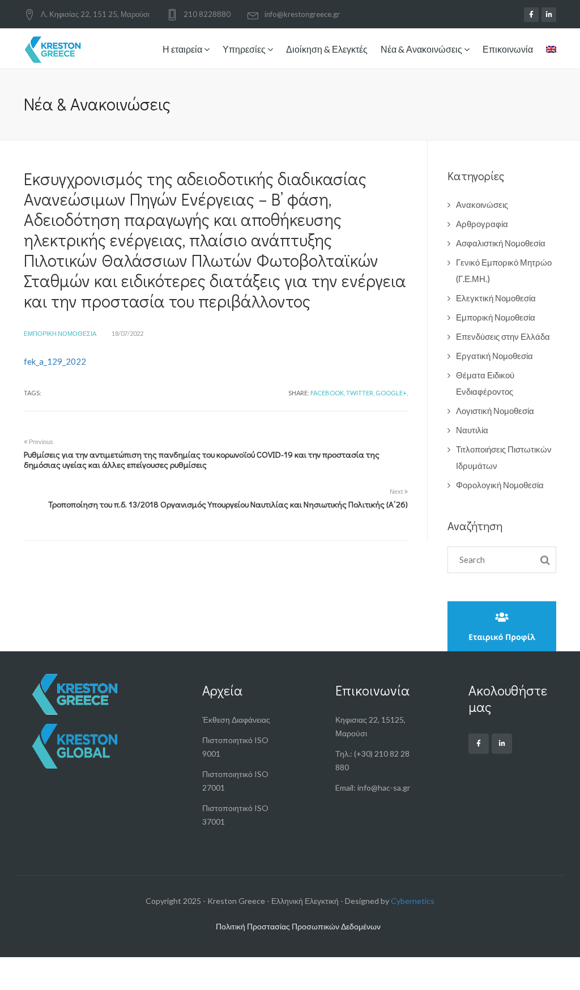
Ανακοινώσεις (482, 204)
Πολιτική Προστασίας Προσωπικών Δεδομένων (298, 926)
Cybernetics (412, 901)
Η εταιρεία (183, 49)
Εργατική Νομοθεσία (494, 356)
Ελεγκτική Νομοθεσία (496, 298)
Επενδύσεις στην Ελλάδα (503, 336)
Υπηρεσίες (245, 49)
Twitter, (360, 392)
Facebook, (327, 392)
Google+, (392, 392)
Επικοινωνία (508, 49)
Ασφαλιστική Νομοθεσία (500, 243)
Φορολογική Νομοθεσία (500, 485)
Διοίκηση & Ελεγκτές (327, 49)
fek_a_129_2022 (55, 361)
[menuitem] (548, 50)
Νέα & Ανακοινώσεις (422, 49)
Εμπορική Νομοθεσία (60, 333)
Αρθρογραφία (482, 224)
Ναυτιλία (472, 430)
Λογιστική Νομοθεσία (495, 411)
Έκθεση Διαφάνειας (236, 719)
